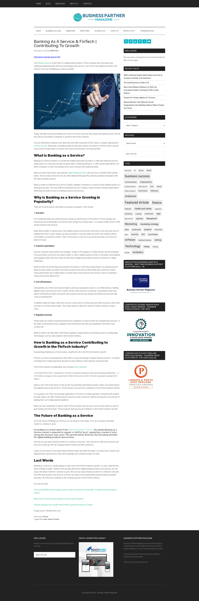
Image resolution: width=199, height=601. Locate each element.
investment (149, 214)
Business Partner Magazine (99, 17)
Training (155, 247)
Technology (132, 246)
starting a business (145, 240)
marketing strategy (149, 224)
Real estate (158, 230)
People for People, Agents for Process (139, 98)
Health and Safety (143, 208)
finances (128, 209)
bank (45, 519)
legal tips (139, 219)
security (134, 234)
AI (135, 170)
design (159, 186)
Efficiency (154, 191)
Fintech (56, 519)
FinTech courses (40, 146)
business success (137, 176)
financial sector (43, 63)
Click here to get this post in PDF (47, 57)
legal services (129, 219)
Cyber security (143, 186)
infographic (158, 209)
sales (126, 234)
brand (149, 170)
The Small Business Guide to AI (136, 83)
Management (151, 218)
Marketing (131, 224)
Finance (45, 517)
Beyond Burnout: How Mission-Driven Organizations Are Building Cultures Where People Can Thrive (144, 105)
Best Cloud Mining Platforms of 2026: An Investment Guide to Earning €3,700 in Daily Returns (141, 90)
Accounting (128, 170)
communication (131, 182)
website (127, 252)
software (130, 239)
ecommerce (142, 191)
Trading (146, 247)
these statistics (80, 367)
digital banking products (77, 173)
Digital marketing (130, 191)
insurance (128, 214)
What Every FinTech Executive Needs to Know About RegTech (58, 499)
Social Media (153, 234)
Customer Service (130, 186)
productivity (136, 230)
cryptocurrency (146, 182)
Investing (139, 214)
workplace (138, 252)
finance (50, 519)
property (147, 229)
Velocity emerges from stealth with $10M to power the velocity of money (63, 505)
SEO (143, 234)
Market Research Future (80, 429)
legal (158, 214)
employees (130, 196)
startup (158, 240)
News (127, 230)
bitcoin (141, 170)
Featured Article (137, 202)
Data (152, 186)
